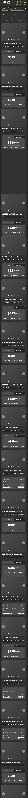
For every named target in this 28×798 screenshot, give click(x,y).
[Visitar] (17, 2)
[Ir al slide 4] (16, 39)
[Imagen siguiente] (23, 32)
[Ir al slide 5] (19, 39)
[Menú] (25, 2)
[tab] (8, 51)
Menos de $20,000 (18, 20)
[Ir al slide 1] (9, 39)
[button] (17, 3)
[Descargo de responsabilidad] (3, 481)
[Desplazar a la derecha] (25, 9)
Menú (25, 4)
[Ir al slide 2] (11, 39)
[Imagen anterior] (3, 32)
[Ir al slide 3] (14, 39)
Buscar (20, 4)
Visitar (17, 4)
